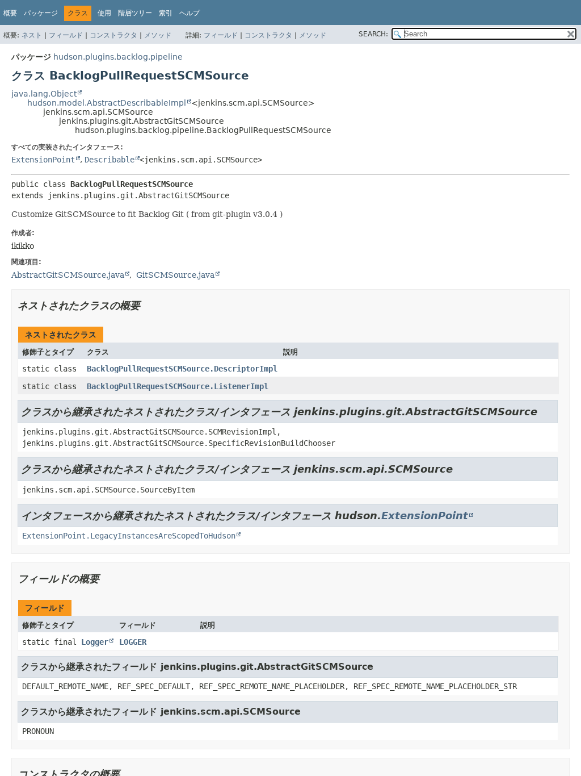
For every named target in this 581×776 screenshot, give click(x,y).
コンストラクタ (113, 35)
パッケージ (41, 13)
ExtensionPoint (43, 159)
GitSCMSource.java (175, 274)
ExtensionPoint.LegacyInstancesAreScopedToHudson (128, 535)
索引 (165, 13)
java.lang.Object (44, 93)
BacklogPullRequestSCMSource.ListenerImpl (177, 386)
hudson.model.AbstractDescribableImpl (106, 102)
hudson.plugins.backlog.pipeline (118, 56)
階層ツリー (135, 13)
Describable (109, 159)
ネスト (32, 35)
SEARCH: (373, 34)
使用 (104, 13)
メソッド (157, 35)
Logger (94, 641)
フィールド (66, 35)
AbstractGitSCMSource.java (67, 274)
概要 (10, 13)
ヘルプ (189, 13)
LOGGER (132, 641)
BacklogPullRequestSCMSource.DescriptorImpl (182, 368)
